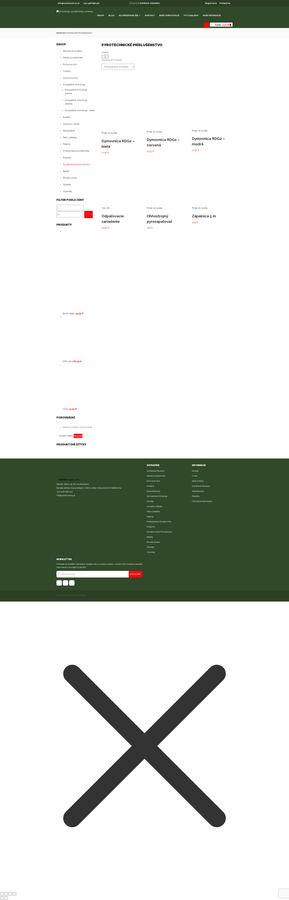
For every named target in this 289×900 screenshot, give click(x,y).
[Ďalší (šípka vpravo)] (6, 898)
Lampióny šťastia (71, 124)
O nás (194, 476)
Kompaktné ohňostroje (74, 84)
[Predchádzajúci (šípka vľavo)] (2, 898)
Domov (59, 33)
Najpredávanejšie (129, 15)
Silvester (67, 184)
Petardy (66, 144)
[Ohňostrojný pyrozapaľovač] (167, 156)
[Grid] (103, 56)
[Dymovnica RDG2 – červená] (165, 71)
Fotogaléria (191, 15)
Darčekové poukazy (72, 51)
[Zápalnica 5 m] (212, 156)
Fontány (67, 71)
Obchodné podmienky (202, 501)
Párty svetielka (70, 137)
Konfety (66, 117)
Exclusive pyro (70, 64)
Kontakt (150, 15)
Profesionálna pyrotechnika (76, 151)
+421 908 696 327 (91, 3)
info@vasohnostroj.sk (69, 3)
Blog (111, 15)
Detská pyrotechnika (73, 57)
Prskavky (67, 157)
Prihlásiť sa (224, 3)
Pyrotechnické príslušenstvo (76, 164)
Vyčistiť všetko (66, 436)
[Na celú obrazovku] (10, 894)
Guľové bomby (70, 78)
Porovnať (77, 436)
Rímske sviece (70, 178)
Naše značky (198, 481)
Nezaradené (69, 131)
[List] (107, 56)
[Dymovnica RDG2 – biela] (122, 71)
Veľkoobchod (198, 491)
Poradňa (195, 496)
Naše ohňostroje (169, 15)
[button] (222, 25)
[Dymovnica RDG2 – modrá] (210, 71)
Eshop (100, 15)
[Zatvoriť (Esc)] (2, 894)
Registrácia (211, 3)
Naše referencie (212, 15)
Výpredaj (67, 191)
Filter (88, 214)
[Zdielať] (6, 894)
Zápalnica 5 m (204, 216)
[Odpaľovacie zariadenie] (122, 156)
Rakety (66, 171)
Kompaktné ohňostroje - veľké (79, 110)
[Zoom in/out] (14, 894)
